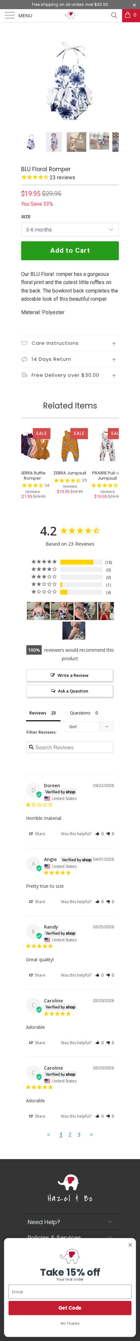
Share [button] (39, 834)
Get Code (70, 1307)
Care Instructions (55, 343)
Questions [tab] (80, 713)
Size (25, 216)
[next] (112, 82)
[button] (99, 834)
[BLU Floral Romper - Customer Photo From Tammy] (38, 611)
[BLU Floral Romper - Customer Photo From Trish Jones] (109, 611)
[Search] (113, 15)
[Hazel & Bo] (70, 15)
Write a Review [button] (73, 675)
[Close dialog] (130, 1245)
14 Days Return (51, 359)
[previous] (27, 82)
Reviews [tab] (37, 713)
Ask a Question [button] (73, 691)
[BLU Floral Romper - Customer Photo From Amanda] (74, 631)
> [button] (91, 1134)
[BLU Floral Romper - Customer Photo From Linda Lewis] (86, 611)
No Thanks (70, 1323)
